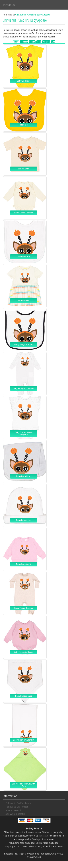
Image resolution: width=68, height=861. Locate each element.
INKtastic (43, 835)
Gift (53, 42)
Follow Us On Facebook (18, 803)
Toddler (24, 42)
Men (39, 42)
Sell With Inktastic (15, 814)
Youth (32, 42)
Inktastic (9, 5)
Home (6, 14)
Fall (12, 14)
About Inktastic (13, 810)
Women (46, 42)
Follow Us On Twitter (16, 806)
